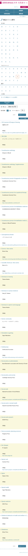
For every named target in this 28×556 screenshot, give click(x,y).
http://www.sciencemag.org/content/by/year (12, 259)
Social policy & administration (10, 361)
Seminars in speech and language (11, 304)
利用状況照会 (7, 13)
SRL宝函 (4, 136)
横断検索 (21, 13)
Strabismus (5, 529)
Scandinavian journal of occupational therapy (14, 192)
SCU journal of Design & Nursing (11, 122)
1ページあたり (15, 110)
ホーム (6, 10)
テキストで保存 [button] (23, 118)
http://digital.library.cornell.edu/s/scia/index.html (13, 273)
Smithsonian (5, 347)
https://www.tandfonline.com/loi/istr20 (10, 539)
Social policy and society (8, 375)
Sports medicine (6, 501)
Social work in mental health (9, 403)
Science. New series (7, 248)
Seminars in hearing (7, 276)
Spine (3, 473)
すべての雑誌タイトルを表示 (9, 97)
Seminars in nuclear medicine (10, 290)
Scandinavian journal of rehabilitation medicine (14, 206)
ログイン (16, 7)
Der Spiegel (5, 445)
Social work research (7, 417)
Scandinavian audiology (8, 150)
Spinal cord (5, 459)
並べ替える (3, 106)
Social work (5, 389)
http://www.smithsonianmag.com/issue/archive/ (13, 357)
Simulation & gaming (7, 333)
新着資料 (21, 10)
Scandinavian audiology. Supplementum (13, 164)
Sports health (5, 487)
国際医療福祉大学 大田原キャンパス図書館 (15, 3)
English (24, 7)
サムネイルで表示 (10, 110)
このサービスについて (23, 552)
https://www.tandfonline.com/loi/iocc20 (11, 202)
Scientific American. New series (10, 262)
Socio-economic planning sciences (11, 431)
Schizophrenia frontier (8, 234)
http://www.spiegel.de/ (7, 455)
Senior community (7, 319)
